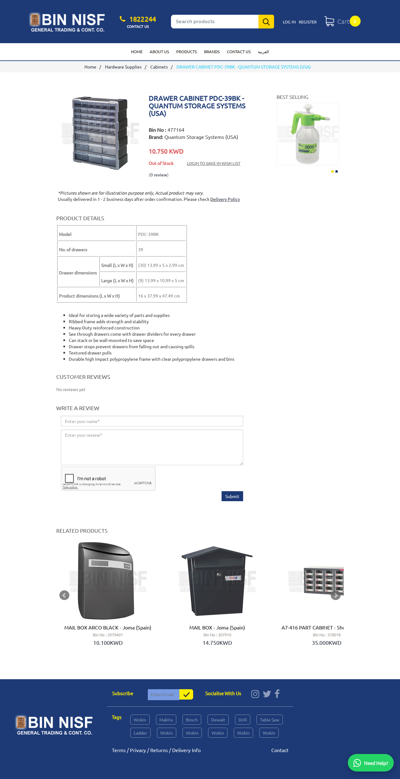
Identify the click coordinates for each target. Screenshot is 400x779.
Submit (232, 496)
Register (308, 21)
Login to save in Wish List (213, 163)
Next (333, 132)
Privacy (138, 750)
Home (136, 51)
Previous (282, 132)
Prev (64, 595)
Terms (119, 750)
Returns (159, 750)
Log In (289, 21)
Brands (212, 51)
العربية (263, 51)
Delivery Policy (225, 199)
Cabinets (159, 66)
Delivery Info (186, 750)
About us (159, 51)
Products (186, 51)
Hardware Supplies (123, 66)
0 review (158, 174)
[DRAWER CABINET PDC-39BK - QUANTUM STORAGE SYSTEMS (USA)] (100, 169)
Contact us (239, 51)
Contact (279, 750)
